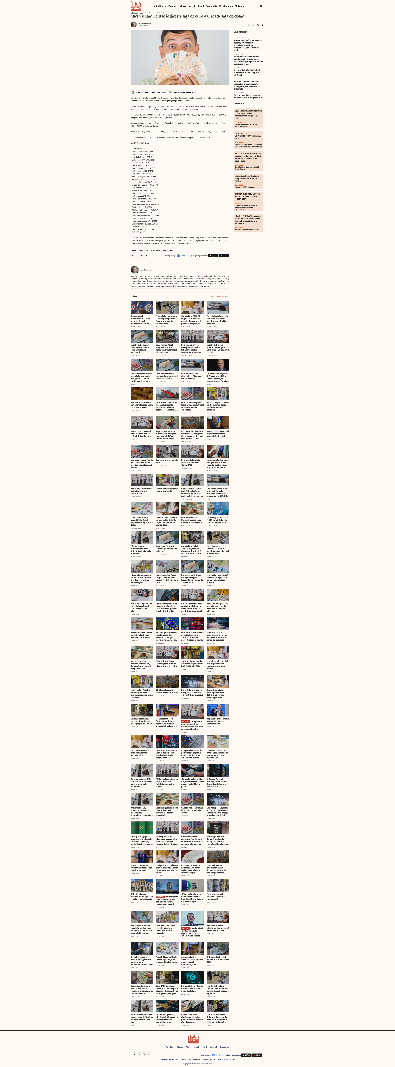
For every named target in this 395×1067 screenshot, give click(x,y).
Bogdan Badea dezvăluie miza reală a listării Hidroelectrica (218, 721)
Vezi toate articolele (219, 297)
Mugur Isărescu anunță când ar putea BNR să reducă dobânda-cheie (141, 433)
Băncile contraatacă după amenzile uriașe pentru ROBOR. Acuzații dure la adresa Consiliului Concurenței (192, 1018)
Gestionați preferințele (200, 1059)
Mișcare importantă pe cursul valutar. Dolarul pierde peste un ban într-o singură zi (141, 579)
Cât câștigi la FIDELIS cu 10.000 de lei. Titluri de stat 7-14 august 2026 (217, 520)
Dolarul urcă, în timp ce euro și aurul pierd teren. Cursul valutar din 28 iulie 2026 (192, 579)
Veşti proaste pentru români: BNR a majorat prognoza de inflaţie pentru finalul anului (166, 435)
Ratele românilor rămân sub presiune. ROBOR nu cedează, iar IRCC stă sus (142, 1018)
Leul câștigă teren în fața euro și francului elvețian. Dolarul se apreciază (167, 811)
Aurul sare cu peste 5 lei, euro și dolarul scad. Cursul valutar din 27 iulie (142, 607)
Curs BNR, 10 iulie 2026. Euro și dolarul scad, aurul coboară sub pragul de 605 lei (166, 754)
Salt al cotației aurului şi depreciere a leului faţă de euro (192, 810)
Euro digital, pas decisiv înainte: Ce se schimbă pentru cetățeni (192, 988)
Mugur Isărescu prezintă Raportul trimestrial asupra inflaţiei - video (218, 433)
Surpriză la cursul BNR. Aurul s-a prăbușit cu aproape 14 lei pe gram (166, 959)
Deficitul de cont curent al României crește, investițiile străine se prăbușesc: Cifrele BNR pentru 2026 (167, 406)
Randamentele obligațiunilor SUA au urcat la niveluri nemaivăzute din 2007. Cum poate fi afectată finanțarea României (141, 320)
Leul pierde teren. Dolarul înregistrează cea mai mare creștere (191, 520)
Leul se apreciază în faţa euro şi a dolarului (167, 489)
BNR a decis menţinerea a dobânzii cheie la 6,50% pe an (141, 491)
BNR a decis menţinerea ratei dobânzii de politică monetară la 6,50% (167, 783)
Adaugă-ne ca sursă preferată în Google (150, 92)
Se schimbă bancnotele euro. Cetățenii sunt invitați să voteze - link (141, 635)
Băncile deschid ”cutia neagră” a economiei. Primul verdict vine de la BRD (167, 579)
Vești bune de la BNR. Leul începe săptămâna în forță (166, 548)
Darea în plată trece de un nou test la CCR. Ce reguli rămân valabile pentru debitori (166, 521)
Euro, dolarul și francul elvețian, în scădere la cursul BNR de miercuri (192, 692)
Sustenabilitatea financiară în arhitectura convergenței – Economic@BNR (192, 961)
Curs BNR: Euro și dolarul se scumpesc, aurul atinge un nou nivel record (218, 349)
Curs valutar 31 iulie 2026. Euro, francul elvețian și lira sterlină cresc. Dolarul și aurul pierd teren (191, 550)
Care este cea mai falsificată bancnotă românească (216, 896)
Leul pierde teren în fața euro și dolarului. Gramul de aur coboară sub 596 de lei (167, 869)
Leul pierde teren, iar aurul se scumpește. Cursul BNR (191, 462)
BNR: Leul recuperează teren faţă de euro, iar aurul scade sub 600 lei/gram (217, 607)
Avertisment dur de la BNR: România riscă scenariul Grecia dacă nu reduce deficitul (142, 990)
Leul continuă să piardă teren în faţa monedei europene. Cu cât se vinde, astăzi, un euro (141, 377)
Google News (186, 255)
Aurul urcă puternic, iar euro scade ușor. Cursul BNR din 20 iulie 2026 (192, 663)
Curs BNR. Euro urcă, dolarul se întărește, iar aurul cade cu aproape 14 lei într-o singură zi (217, 1018)
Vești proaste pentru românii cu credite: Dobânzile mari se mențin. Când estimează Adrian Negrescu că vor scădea (192, 725)
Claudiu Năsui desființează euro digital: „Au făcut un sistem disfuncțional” (192, 932)
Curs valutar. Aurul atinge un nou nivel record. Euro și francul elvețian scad (166, 349)
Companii (211, 6)
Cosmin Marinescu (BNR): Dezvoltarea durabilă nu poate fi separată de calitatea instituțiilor (165, 722)
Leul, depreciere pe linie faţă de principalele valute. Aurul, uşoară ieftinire (218, 665)
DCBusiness (134, 13)
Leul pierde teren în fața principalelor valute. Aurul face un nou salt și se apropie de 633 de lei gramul (217, 492)
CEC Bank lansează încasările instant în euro (167, 691)
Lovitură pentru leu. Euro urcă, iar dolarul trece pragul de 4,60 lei (141, 721)
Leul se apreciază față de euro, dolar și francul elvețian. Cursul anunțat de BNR (142, 464)
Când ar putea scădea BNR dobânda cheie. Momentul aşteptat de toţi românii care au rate (192, 492)
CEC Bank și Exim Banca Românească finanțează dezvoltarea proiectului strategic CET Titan (192, 435)
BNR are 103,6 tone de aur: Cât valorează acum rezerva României (142, 405)
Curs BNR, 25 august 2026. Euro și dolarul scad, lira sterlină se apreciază (140, 349)
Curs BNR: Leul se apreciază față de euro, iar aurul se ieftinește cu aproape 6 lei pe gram (192, 840)
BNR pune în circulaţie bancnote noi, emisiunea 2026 (218, 959)
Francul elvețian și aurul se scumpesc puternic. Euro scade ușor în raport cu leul (166, 320)
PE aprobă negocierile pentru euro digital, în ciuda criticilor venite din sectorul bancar (191, 754)
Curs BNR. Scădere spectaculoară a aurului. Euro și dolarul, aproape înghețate (218, 990)
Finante (172, 6)
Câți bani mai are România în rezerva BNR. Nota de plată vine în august (141, 550)
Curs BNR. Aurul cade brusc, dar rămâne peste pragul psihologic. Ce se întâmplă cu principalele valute (167, 990)
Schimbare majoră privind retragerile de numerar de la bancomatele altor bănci (142, 961)
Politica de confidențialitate (168, 1059)
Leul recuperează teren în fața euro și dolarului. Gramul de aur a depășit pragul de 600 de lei (217, 811)
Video (183, 6)
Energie (192, 6)
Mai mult (240, 6)
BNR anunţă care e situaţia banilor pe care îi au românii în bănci (218, 928)
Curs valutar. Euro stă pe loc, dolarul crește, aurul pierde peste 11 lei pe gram (192, 783)
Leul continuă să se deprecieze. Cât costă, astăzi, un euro (191, 376)
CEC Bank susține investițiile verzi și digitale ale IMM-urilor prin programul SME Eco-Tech (217, 869)
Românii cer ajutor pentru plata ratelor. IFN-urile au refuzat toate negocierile (216, 694)
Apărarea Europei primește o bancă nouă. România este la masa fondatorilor (217, 783)
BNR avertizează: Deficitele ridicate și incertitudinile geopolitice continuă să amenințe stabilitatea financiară (141, 811)
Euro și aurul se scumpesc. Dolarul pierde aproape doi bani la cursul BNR (218, 550)
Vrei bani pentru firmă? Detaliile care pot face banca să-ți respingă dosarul (217, 579)
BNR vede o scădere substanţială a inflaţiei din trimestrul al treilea (166, 663)
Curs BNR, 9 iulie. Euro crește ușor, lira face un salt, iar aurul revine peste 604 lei (217, 754)
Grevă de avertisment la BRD (167, 461)
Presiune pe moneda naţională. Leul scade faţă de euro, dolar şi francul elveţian (190, 869)
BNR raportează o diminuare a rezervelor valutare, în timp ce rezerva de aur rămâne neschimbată (166, 840)
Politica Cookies (185, 1059)
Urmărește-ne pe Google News (184, 92)
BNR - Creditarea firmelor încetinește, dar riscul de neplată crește (142, 896)
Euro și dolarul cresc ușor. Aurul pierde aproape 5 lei (140, 752)
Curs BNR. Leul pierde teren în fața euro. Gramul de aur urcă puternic (166, 929)
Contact (213, 1059)
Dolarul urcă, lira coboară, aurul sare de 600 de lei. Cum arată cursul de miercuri (217, 636)
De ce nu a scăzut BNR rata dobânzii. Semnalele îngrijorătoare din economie (142, 783)
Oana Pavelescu (145, 23)
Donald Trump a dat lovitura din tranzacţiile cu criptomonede (141, 867)
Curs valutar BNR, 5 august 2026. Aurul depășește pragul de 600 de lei (142, 521)
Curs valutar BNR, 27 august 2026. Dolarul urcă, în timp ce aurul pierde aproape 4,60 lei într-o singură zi (192, 320)
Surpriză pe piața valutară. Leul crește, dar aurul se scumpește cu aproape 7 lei (141, 665)
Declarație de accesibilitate (227, 1059)
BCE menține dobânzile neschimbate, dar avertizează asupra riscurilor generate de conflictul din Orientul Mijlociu (166, 636)
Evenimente (225, 6)
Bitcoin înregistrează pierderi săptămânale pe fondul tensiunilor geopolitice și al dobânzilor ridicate (167, 1018)
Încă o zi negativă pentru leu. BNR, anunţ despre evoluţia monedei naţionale (218, 406)
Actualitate (159, 6)
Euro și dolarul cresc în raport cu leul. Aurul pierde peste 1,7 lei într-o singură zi (217, 320)
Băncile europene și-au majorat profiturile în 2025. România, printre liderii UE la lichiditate (166, 607)
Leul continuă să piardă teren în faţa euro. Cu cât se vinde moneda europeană (192, 406)
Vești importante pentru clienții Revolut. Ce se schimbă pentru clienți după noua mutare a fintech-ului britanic (218, 464)
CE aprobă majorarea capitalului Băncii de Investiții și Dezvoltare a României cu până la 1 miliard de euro (192, 898)
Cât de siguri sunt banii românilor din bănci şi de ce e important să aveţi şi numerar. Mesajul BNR (192, 607)
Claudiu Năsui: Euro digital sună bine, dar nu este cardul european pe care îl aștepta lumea (167, 900)
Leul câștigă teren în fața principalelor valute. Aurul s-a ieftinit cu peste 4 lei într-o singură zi (192, 636)
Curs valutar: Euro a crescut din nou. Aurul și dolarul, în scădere (167, 376)
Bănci (201, 6)
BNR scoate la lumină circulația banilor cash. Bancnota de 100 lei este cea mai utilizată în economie (141, 929)
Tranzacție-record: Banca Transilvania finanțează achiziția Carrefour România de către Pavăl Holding (217, 840)
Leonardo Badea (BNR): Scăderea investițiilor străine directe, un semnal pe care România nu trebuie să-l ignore (218, 377)
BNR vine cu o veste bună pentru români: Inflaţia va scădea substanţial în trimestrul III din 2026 (192, 349)
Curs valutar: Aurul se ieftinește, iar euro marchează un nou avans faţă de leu (142, 694)
